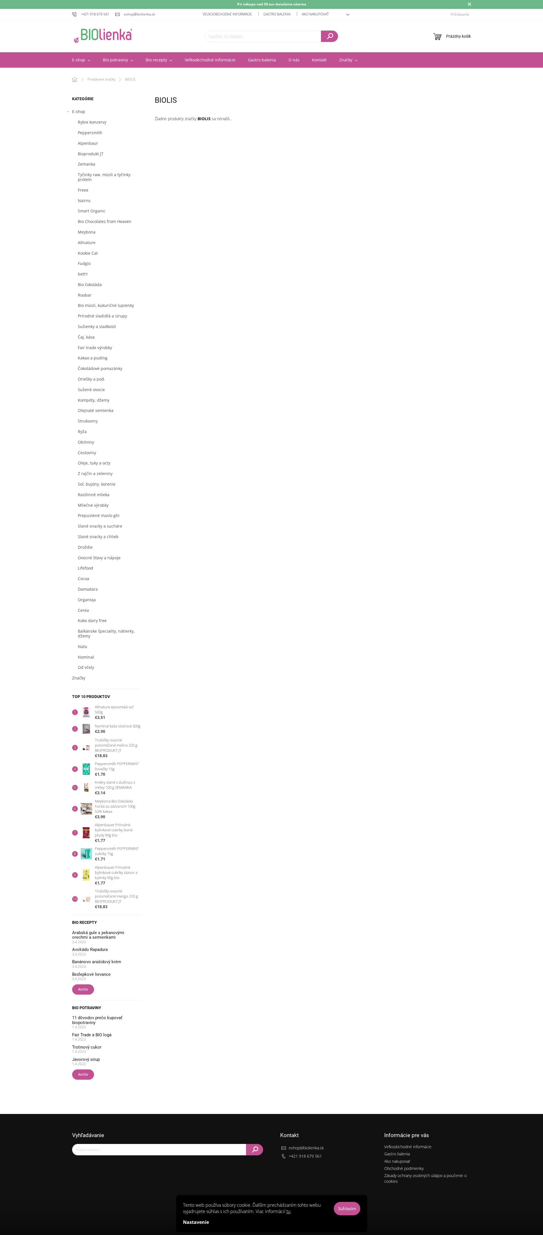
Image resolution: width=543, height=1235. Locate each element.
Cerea (83, 610)
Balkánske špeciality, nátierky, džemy (106, 633)
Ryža (82, 431)
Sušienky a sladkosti (97, 326)
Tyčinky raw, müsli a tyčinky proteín (104, 177)
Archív (83, 989)
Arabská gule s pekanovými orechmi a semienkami (98, 935)
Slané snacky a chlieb (98, 536)
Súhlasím (347, 1208)
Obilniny (86, 442)
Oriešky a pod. (91, 379)
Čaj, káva (86, 337)
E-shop (78, 111)
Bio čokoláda (90, 284)
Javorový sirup (86, 1059)
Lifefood (85, 568)
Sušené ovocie (91, 389)
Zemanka (86, 164)
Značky (78, 678)
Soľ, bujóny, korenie (96, 484)
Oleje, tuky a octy (94, 463)
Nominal (86, 657)
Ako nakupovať (315, 14)
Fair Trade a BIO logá (91, 1035)
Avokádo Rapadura (90, 949)
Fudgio (84, 263)
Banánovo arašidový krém (96, 962)
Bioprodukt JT (90, 153)
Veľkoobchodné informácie (227, 14)
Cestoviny (87, 452)
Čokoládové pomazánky (100, 368)
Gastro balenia (276, 14)
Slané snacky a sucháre (100, 526)
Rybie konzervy (92, 122)
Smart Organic (91, 211)
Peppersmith (90, 132)
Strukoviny (88, 421)
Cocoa (83, 578)
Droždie (85, 547)
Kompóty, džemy (93, 400)
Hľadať (329, 36)
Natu (82, 646)
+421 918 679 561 (305, 1156)
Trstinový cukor (86, 1047)
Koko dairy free (92, 620)
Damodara (88, 589)
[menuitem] (81, 60)
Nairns (84, 200)
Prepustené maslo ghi (98, 515)
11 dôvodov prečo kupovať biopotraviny (97, 1020)
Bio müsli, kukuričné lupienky (106, 305)
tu (288, 1211)
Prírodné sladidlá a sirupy (102, 316)
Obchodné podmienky (404, 1168)
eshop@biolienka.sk (306, 1147)
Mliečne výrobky (93, 505)
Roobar (84, 295)
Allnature (86, 242)
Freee (83, 190)
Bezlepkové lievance (91, 974)
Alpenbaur (88, 143)
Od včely (86, 667)
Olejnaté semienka (95, 410)
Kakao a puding (92, 358)
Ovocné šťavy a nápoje (99, 557)
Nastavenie (196, 1222)
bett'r (83, 274)
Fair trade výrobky (95, 347)
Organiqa (87, 599)
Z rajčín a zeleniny (95, 473)
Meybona (86, 232)
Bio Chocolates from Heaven (104, 221)
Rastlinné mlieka (93, 494)
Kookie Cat (88, 253)
